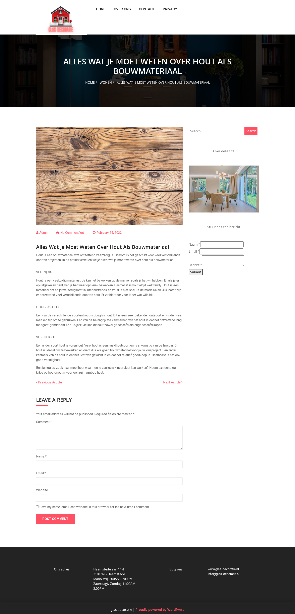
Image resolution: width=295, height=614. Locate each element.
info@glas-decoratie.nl (223, 574)
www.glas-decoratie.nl (223, 569)
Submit (195, 330)
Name (41, 456)
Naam (194, 303)
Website (42, 490)
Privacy (170, 9)
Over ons (122, 9)
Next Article (172, 382)
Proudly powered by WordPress (159, 609)
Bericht (195, 323)
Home (101, 9)
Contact (147, 9)
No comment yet (72, 233)
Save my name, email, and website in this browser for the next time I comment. (95, 507)
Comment (44, 422)
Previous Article (49, 382)
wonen (106, 82)
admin (43, 233)
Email (41, 473)
